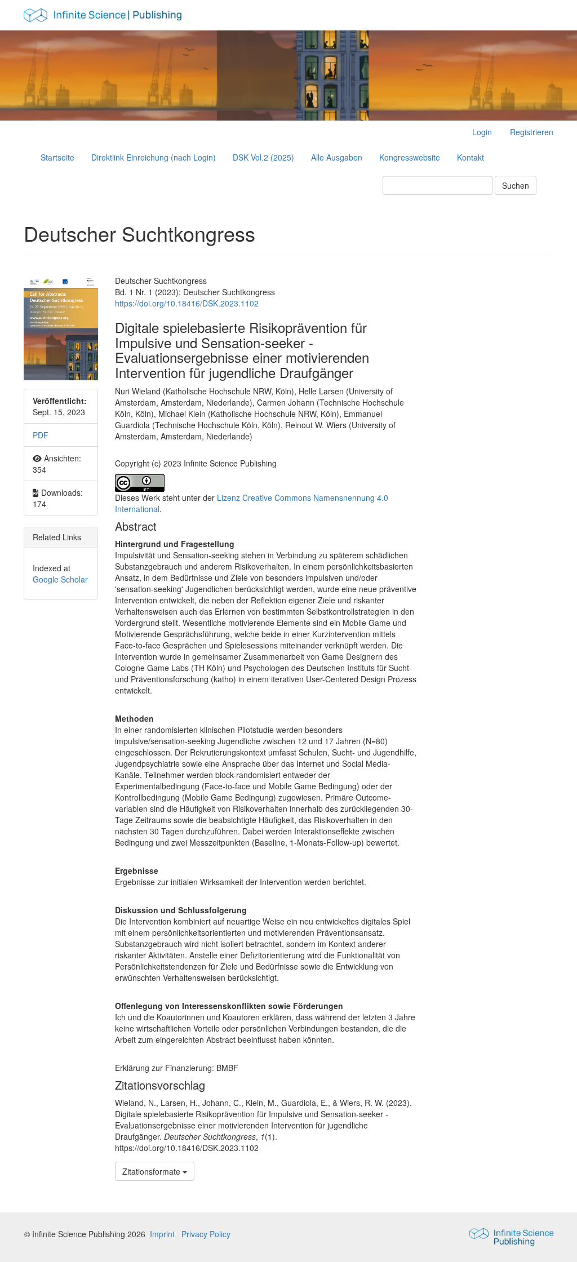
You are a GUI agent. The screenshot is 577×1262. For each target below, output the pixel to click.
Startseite (57, 157)
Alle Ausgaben (336, 157)
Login (482, 131)
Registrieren (531, 131)
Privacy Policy (205, 1233)
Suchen (515, 185)
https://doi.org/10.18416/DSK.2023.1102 (187, 303)
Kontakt (470, 157)
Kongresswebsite (409, 157)
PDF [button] (40, 435)
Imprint (162, 1233)
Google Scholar (60, 579)
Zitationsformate (152, 1171)
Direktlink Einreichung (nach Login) (153, 157)
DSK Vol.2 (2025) (263, 157)
